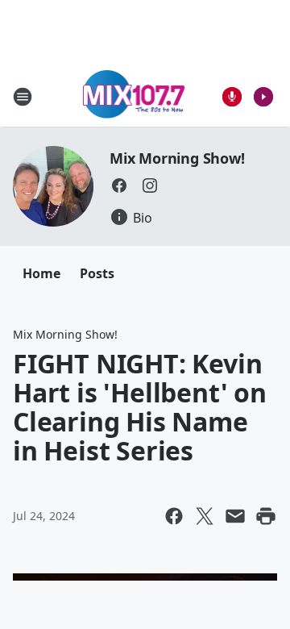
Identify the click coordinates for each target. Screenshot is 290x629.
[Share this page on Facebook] (174, 516)
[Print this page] (266, 516)
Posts (97, 273)
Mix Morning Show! (177, 158)
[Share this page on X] (204, 516)
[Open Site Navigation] (22, 96)
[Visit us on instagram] (150, 185)
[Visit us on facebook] (119, 185)
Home (41, 273)
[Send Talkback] (232, 96)
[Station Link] (134, 96)
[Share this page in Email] (235, 516)
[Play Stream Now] (263, 96)
